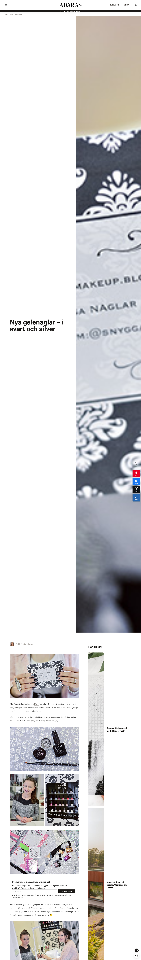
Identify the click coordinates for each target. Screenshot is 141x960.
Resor (126, 5)
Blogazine (114, 5)
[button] (6, 5)
